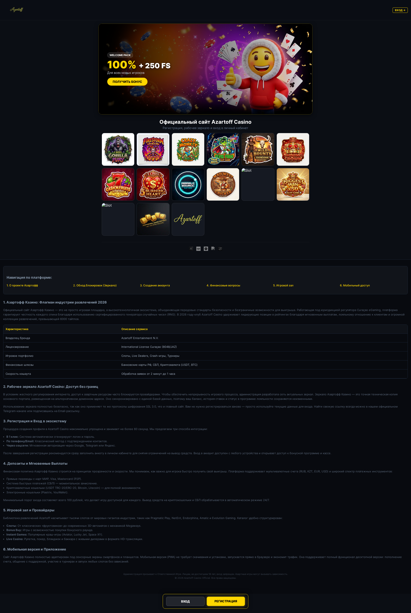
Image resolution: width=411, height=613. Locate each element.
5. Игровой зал (283, 285)
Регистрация (225, 601)
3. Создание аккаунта (155, 285)
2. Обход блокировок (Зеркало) (95, 285)
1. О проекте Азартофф (22, 285)
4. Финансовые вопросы (223, 285)
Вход (185, 601)
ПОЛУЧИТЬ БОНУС (127, 81)
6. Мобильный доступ (355, 285)
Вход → (400, 10)
